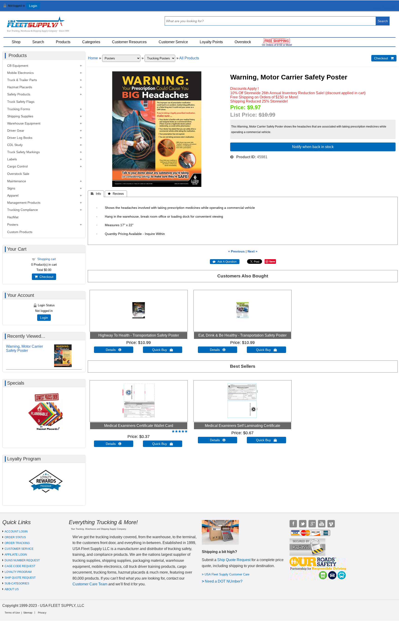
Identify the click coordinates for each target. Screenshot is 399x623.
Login (33, 5)
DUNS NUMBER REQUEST (22, 560)
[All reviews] (180, 432)
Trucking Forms (18, 109)
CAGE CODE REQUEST (20, 566)
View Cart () (383, 8)
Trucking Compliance (22, 210)
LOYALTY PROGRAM (18, 572)
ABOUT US (12, 589)
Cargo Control (17, 166)
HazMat (12, 217)
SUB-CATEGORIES (17, 583)
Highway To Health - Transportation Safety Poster (138, 335)
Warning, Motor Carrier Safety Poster (24, 348)
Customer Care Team (90, 584)
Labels (12, 159)
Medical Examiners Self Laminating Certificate (242, 426)
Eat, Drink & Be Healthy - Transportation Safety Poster (242, 335)
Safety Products (18, 94)
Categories (91, 42)
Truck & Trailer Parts (22, 80)
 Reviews (116, 193)
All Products (189, 58)
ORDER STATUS (15, 537)
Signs (11, 188)
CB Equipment (17, 65)
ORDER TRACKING (17, 543)
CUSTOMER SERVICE (19, 548)
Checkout (45, 276)
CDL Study (15, 145)
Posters (12, 224)
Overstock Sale (18, 174)
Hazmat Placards (19, 87)
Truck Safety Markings (23, 152)
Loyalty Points (211, 42)
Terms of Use (12, 612)
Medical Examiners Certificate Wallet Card (138, 426)
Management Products (23, 202)
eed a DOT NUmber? (225, 581)
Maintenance (16, 181)
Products (63, 42)
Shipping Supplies (20, 116)
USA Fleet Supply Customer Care (227, 574)
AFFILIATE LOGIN (16, 554)
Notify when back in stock (313, 147)
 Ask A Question (225, 261)
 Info (96, 193)
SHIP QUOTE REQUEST (20, 577)
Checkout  (384, 58)
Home (93, 58)
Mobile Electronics (20, 73)
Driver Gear (15, 130)
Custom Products (19, 232)
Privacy (42, 612)
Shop (16, 42)
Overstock (243, 42)
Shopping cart (46, 259)
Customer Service (173, 42)
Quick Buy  (162, 349)
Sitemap (27, 612)
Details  (113, 349)
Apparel (12, 195)
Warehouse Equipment (23, 123)
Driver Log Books (19, 138)
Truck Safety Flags (20, 101)
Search (38, 42)
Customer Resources (129, 42)
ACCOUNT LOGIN (16, 531)
